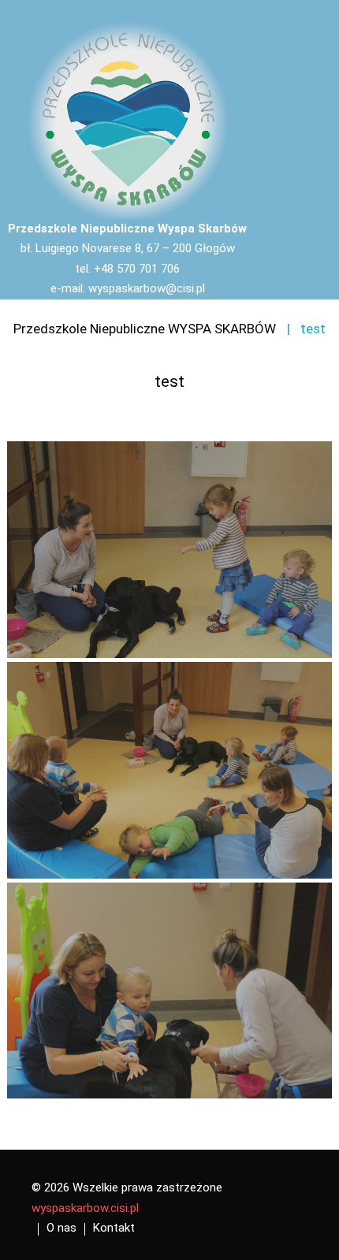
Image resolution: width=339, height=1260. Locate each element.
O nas (61, 1228)
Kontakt (114, 1228)
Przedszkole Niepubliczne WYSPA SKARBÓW (144, 328)
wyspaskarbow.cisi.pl (85, 1208)
